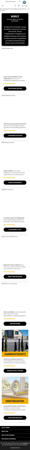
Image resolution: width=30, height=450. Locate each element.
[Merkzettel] (19, 5)
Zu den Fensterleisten (15, 418)
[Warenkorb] (26, 5)
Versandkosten (24, 443)
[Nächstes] (29, 10)
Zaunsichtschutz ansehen (15, 370)
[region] (15, 10)
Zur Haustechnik (15, 323)
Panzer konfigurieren (15, 182)
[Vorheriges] (1, 10)
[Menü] (3, 5)
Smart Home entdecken (15, 276)
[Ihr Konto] (23, 5)
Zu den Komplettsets (15, 229)
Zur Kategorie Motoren (15, 88)
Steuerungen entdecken (15, 135)
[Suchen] (15, 5)
